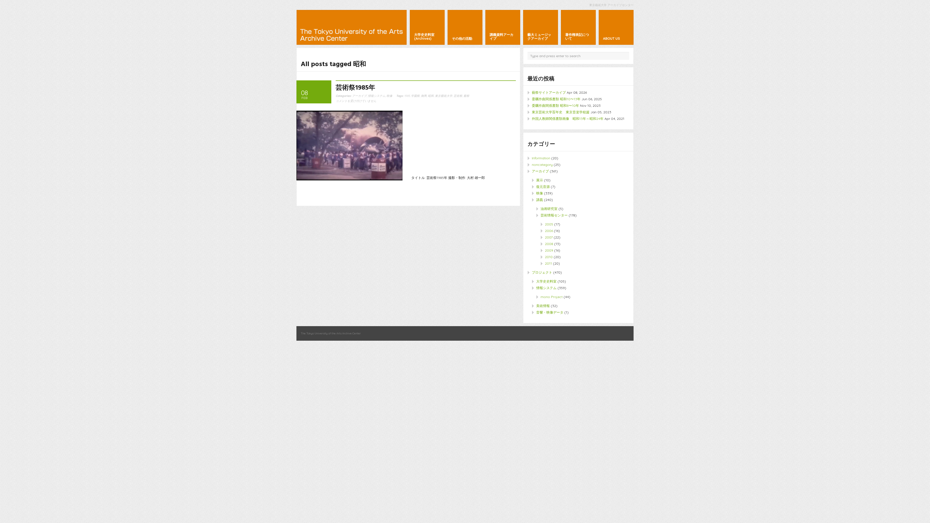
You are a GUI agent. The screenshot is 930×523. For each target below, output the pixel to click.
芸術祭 (458, 96)
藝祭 (466, 96)
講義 (539, 200)
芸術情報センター (554, 215)
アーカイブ (359, 96)
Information (541, 158)
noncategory (542, 164)
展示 (539, 180)
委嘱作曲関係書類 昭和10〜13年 (556, 99)
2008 (549, 244)
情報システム (376, 96)
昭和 (431, 96)
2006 (549, 231)
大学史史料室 (546, 281)
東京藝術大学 (443, 96)
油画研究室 (549, 209)
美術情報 (543, 306)
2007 (549, 237)
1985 (407, 96)
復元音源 (543, 187)
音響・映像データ (549, 312)
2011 (548, 263)
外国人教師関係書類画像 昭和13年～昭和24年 (568, 118)
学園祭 (415, 96)
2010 (549, 257)
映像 (389, 96)
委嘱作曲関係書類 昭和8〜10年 (555, 105)
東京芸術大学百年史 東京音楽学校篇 (560, 112)
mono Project (552, 297)
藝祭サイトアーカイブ (549, 92)
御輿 (424, 96)
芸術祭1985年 (355, 88)
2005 (549, 224)
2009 (549, 250)
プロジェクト (542, 272)
